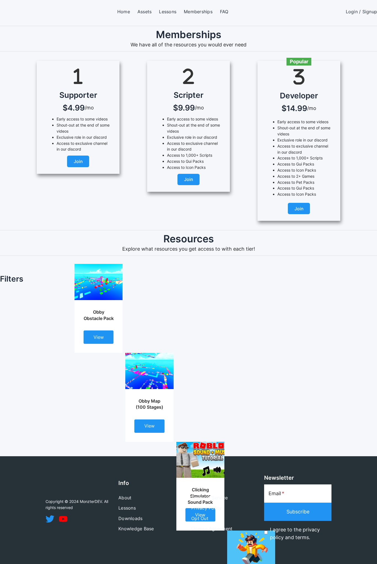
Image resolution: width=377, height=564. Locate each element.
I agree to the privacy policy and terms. (295, 533)
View (99, 337)
